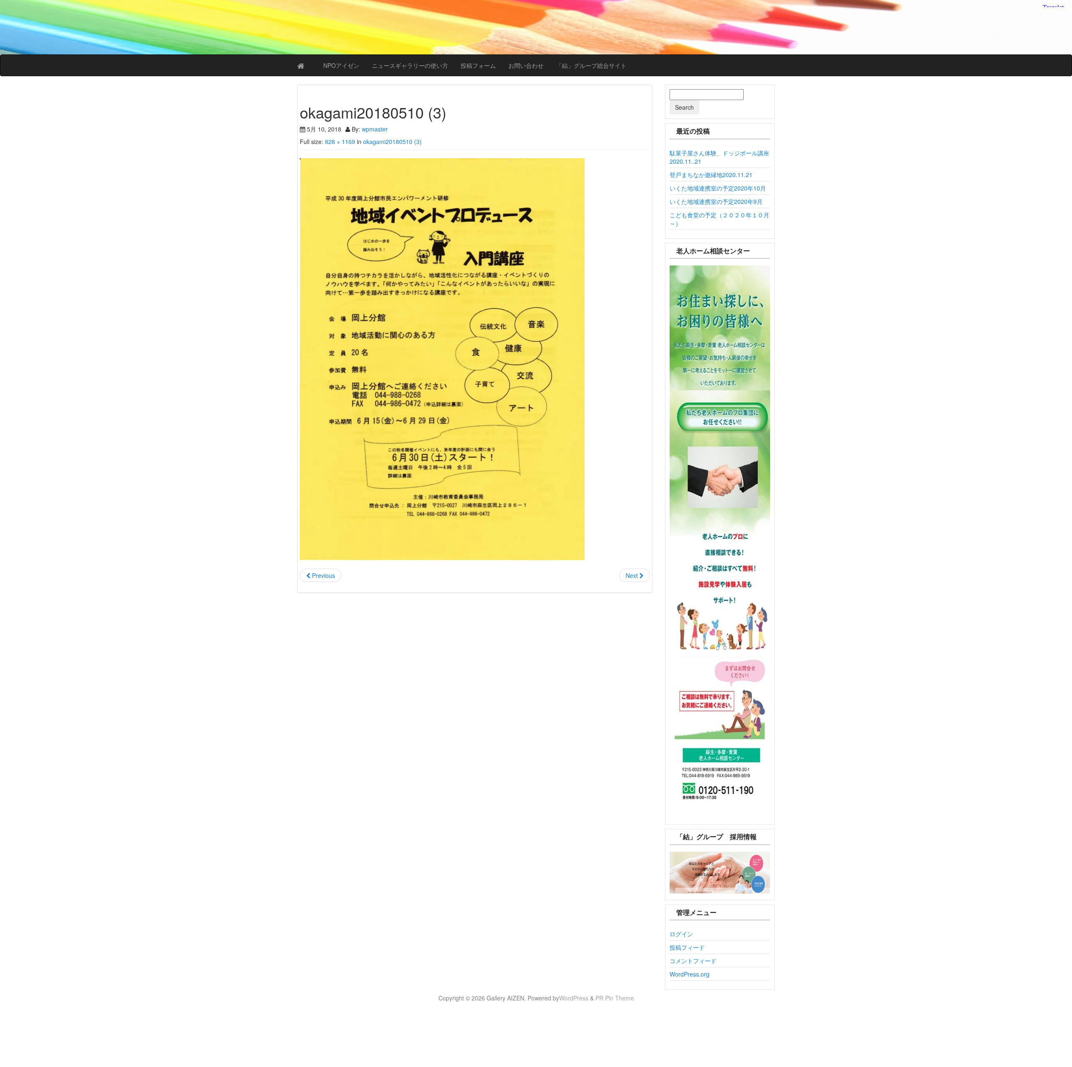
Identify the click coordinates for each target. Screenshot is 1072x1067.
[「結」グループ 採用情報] (720, 873)
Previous (322, 575)
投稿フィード (687, 947)
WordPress (573, 998)
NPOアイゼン (341, 65)
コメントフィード (693, 960)
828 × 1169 (340, 141)
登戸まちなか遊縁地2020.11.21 (711, 174)
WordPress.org (689, 974)
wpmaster (375, 129)
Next (632, 575)
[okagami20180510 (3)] (475, 359)
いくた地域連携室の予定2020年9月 (716, 201)
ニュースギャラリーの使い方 (410, 65)
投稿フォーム (478, 65)
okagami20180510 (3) (392, 141)
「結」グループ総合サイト (591, 65)
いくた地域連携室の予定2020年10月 (718, 188)
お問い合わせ (526, 65)
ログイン (681, 934)
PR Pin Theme (614, 998)
